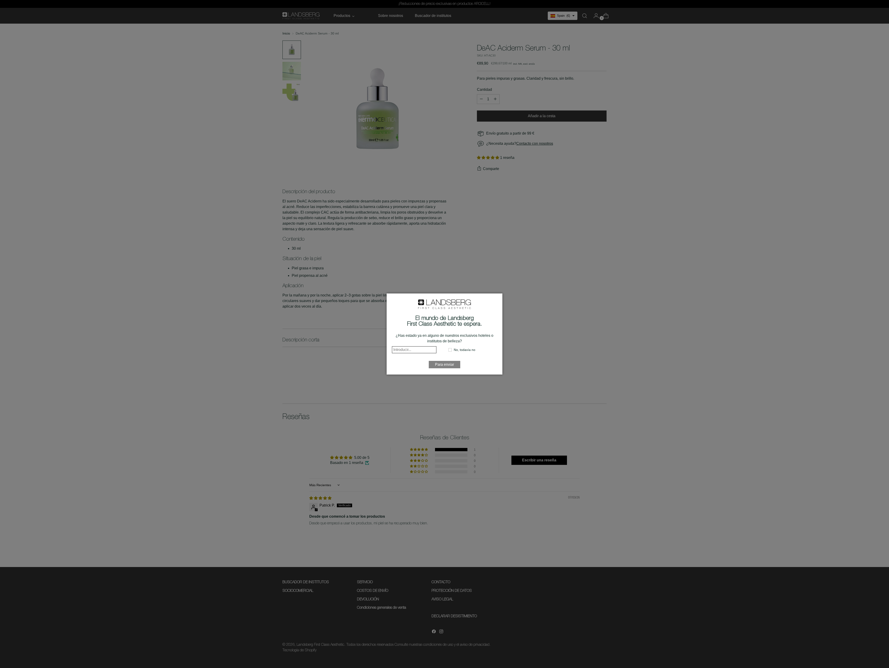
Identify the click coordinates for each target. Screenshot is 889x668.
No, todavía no (464, 350)
